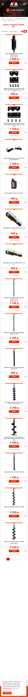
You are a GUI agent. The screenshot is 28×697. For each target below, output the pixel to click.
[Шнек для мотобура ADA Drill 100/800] (14, 462)
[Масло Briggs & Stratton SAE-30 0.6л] (14, 183)
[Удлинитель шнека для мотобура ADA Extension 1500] (14, 323)
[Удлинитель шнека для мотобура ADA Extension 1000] (14, 288)
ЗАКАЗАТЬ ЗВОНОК (16, 12)
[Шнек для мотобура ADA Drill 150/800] (14, 497)
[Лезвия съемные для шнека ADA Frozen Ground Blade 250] (14, 148)
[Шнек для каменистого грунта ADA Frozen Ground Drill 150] (14, 392)
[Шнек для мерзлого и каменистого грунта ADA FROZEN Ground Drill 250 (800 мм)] (14, 427)
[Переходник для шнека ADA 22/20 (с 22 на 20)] (14, 253)
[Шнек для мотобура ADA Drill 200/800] (14, 532)
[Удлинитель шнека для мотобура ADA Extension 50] (14, 358)
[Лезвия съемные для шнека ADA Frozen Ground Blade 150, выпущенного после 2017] (14, 79)
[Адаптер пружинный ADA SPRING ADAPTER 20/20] (14, 44)
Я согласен (7, 693)
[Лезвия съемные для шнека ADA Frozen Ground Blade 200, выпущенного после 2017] (14, 114)
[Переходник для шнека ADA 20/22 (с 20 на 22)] (14, 218)
